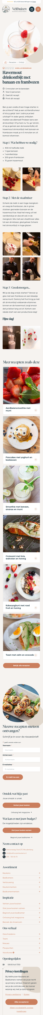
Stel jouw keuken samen (21, 830)
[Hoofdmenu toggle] (38, 9)
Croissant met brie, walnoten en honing (16, 557)
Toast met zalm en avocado (20, 655)
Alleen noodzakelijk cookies (21, 1008)
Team (5, 939)
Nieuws (6, 943)
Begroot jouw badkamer (20, 837)
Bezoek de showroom (12, 922)
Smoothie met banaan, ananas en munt (17, 508)
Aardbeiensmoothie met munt (18, 409)
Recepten (12, 62)
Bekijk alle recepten (21, 665)
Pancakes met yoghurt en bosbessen (19, 458)
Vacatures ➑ (8, 952)
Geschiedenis (9, 934)
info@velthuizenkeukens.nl (16, 853)
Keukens (6, 873)
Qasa (34, 1)
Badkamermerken (11, 891)
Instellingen (21, 1011)
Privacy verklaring (13, 994)
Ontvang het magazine (20, 812)
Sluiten (26, 994)
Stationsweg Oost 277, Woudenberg (19, 850)
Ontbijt (21, 62)
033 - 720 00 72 (11, 857)
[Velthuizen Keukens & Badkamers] (14, 9)
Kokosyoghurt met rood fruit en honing (18, 606)
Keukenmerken (10, 887)
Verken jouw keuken (21, 805)
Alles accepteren (21, 1002)
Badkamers (8, 878)
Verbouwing (8, 882)
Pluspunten (8, 948)
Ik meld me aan (12, 777)
